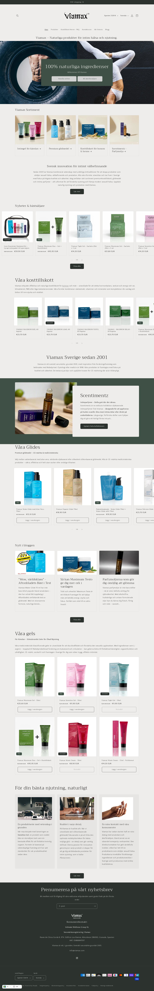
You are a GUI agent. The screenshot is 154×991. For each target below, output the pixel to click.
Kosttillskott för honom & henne (92, 150)
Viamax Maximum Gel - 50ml (28, 700)
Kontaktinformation (83, 985)
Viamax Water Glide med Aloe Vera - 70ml (30, 510)
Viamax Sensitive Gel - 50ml (70, 700)
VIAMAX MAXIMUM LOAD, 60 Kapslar (58, 330)
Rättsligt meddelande (106, 985)
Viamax (22, 985)
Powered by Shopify (31, 985)
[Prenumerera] (94, 906)
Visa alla (77, 266)
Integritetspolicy (44, 985)
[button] (17, 15)
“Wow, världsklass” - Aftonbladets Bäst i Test (34, 581)
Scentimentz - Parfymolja (119, 150)
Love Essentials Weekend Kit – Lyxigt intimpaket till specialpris (16, 247)
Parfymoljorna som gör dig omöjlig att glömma (118, 581)
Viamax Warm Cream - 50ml (70, 760)
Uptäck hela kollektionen (94, 426)
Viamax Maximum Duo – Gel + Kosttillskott (49, 247)
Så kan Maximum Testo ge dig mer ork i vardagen (76, 583)
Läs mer (77, 191)
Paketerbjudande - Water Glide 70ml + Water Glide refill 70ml (111, 510)
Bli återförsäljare (90, 79)
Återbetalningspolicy (58, 985)
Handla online (64, 79)
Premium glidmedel (59, 148)
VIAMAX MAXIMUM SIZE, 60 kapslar (27, 330)
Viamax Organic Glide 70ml (67, 509)
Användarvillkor (71, 985)
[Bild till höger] (81, 260)
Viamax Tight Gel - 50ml (111, 700)
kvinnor (65, 286)
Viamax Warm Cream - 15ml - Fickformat (118, 760)
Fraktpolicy (95, 985)
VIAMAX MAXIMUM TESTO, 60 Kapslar (88, 330)
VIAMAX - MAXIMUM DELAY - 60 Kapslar (119, 330)
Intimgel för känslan (28, 148)
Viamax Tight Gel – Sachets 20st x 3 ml (84, 247)
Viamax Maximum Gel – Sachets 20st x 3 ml (117, 247)
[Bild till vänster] (72, 260)
